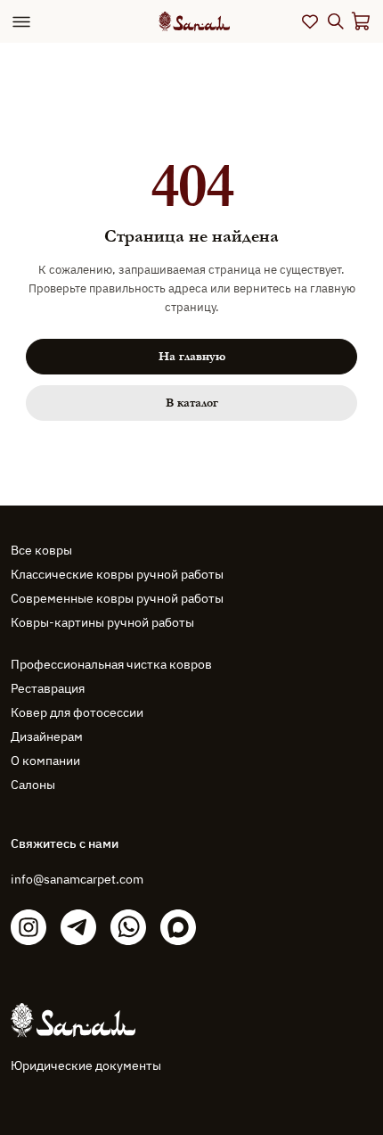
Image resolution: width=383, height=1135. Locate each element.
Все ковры (41, 550)
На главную (192, 357)
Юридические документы (86, 1065)
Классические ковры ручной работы (117, 574)
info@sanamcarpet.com (77, 879)
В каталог (192, 403)
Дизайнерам (47, 736)
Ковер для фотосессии (77, 712)
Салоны (33, 785)
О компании (45, 761)
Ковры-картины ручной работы (102, 622)
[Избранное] (310, 21)
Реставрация (48, 688)
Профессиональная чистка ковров (111, 664)
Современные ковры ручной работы (117, 598)
